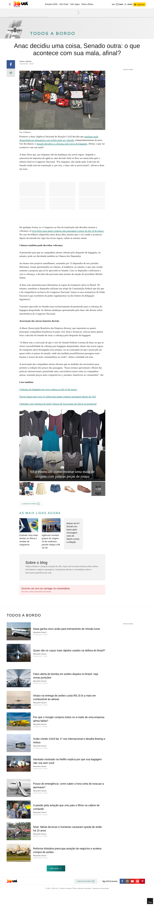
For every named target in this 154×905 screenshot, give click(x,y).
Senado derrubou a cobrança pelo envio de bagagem (62, 143)
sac (113, 4)
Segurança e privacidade (100, 888)
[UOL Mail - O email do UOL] (119, 4)
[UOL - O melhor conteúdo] (20, 4)
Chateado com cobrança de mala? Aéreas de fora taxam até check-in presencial (57, 403)
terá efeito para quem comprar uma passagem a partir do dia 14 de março (68, 231)
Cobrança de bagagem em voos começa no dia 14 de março (48, 389)
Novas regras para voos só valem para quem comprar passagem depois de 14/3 (57, 396)
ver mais (54, 868)
